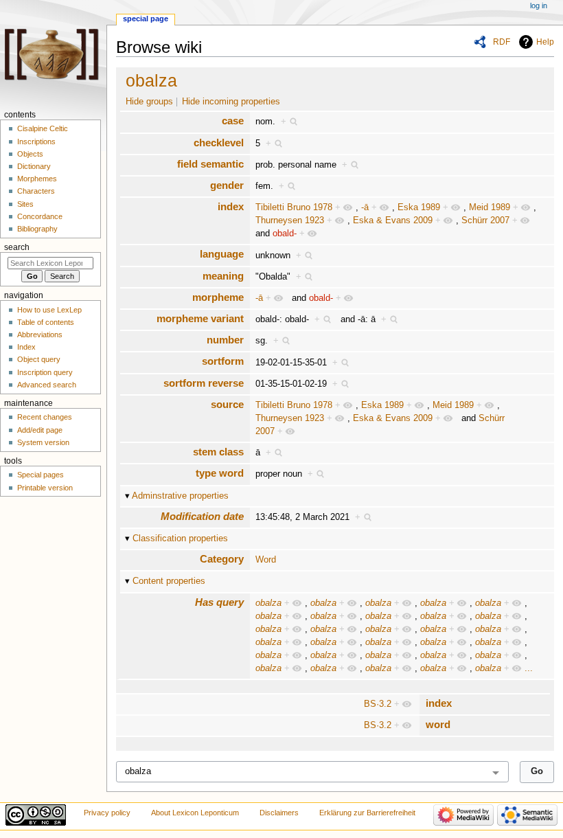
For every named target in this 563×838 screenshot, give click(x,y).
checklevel (219, 142)
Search (17, 247)
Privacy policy (107, 812)
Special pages (40, 475)
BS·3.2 (377, 704)
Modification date (202, 516)
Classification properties (180, 538)
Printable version (45, 488)
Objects (30, 154)
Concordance (39, 216)
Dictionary (34, 166)
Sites (25, 204)
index (231, 206)
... (529, 668)
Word (265, 560)
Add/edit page (39, 430)
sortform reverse (203, 383)
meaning (223, 276)
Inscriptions (36, 141)
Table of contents (45, 322)
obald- (285, 233)
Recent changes (44, 417)
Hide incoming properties (231, 101)
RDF (501, 42)
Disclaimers (279, 812)
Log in (538, 5)
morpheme (218, 297)
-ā (365, 207)
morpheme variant (200, 318)
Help (545, 42)
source (227, 404)
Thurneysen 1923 (289, 220)
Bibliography (37, 229)
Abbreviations (39, 334)
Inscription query (45, 372)
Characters (36, 191)
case (233, 120)
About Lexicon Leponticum (195, 812)
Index (26, 347)
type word (220, 473)
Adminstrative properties (180, 496)
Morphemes (37, 178)
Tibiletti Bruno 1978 (293, 207)
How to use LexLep (49, 310)
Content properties (169, 581)
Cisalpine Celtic (42, 128)
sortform (223, 361)
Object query (38, 359)
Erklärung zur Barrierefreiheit (367, 812)
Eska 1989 (419, 207)
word (438, 724)
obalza (151, 80)
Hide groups (149, 101)
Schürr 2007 (485, 220)
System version (43, 442)
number (225, 340)
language (222, 254)
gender (227, 185)
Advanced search (46, 385)
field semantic (210, 164)
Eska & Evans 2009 (393, 220)
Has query (219, 602)
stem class (218, 451)
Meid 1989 (489, 207)
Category (222, 559)
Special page (145, 18)
